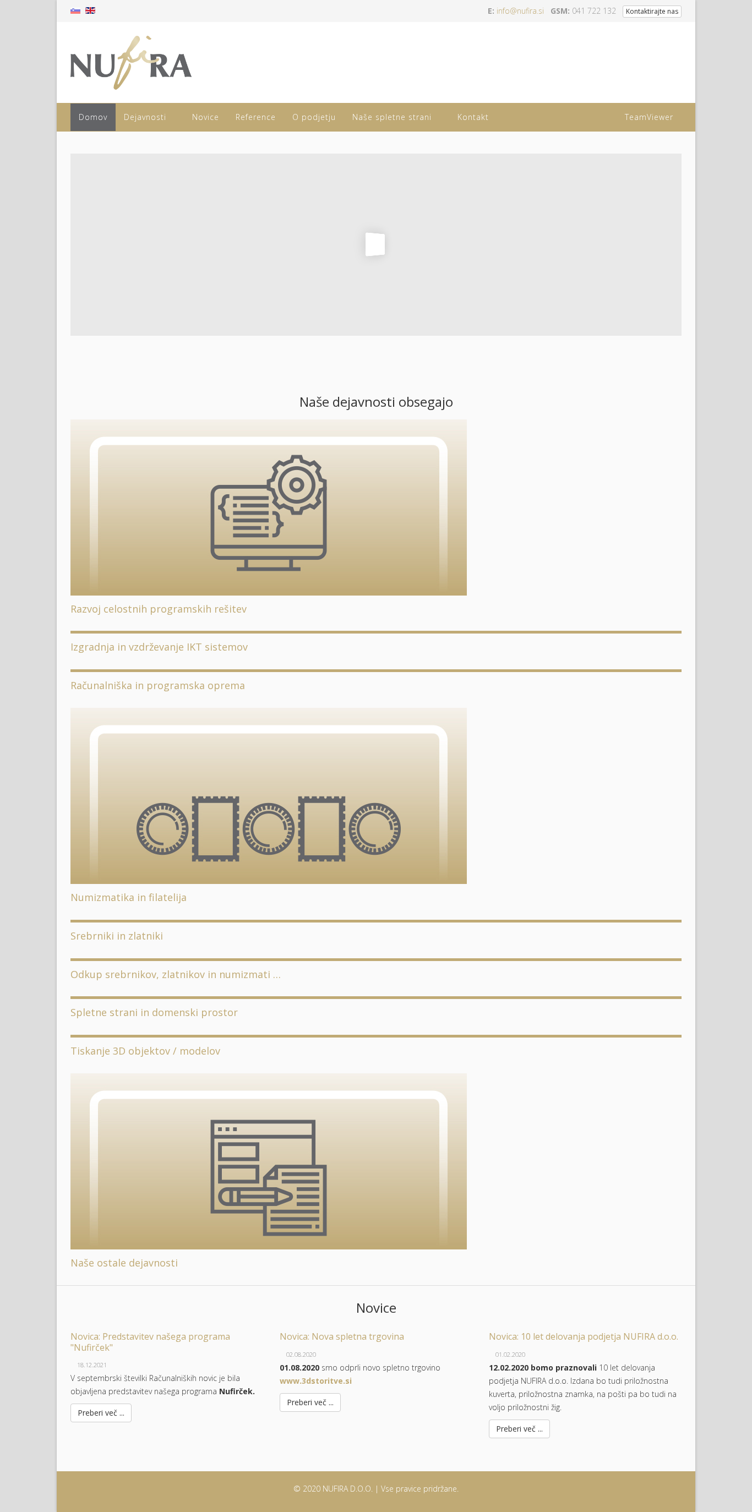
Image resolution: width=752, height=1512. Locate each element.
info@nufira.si (520, 11)
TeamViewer (649, 117)
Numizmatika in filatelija (128, 897)
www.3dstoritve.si (316, 1380)
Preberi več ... (101, 1412)
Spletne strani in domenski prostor (154, 1012)
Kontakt (473, 117)
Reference (256, 117)
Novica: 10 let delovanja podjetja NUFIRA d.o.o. (583, 1336)
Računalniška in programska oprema (157, 685)
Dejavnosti (145, 117)
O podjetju (314, 117)
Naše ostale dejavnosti (124, 1262)
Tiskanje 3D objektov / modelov (145, 1050)
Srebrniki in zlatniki (116, 935)
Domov (93, 117)
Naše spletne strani (392, 117)
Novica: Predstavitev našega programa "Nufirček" (150, 1341)
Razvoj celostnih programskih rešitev (158, 608)
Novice (205, 117)
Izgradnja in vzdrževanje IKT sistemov (159, 646)
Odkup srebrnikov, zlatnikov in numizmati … (175, 974)
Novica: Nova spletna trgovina (342, 1336)
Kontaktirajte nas (652, 11)
